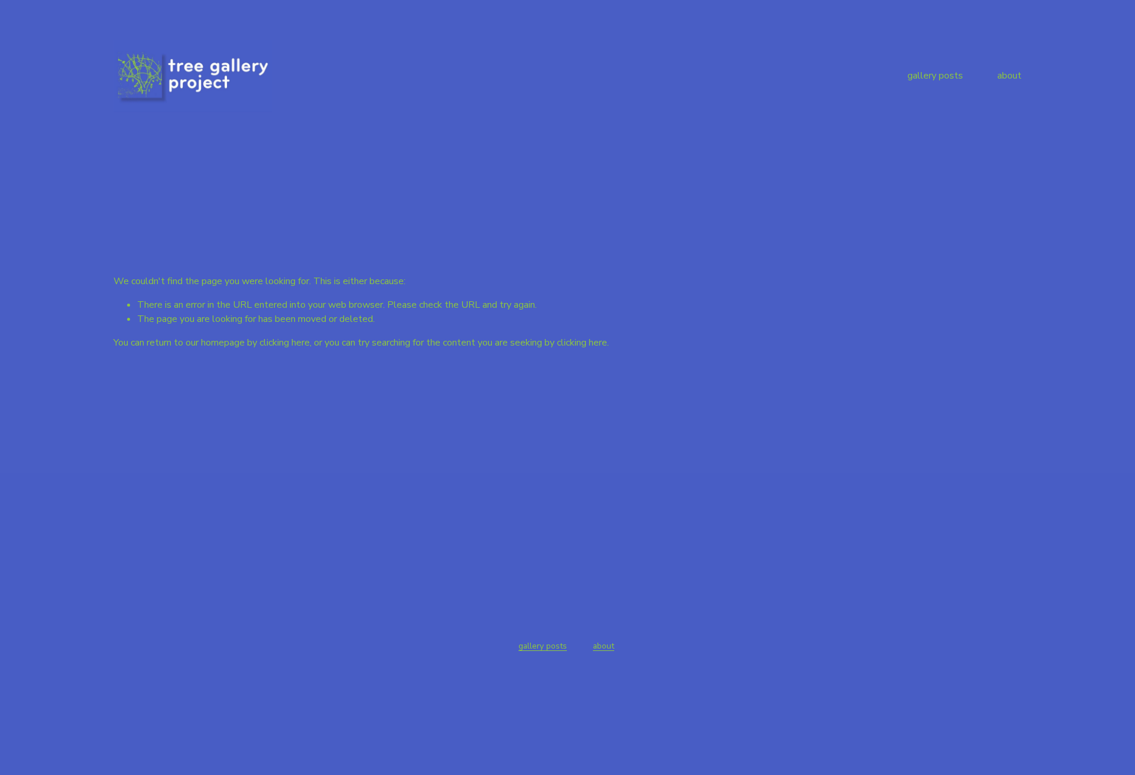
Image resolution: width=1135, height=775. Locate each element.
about (1009, 75)
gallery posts (935, 75)
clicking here (285, 342)
